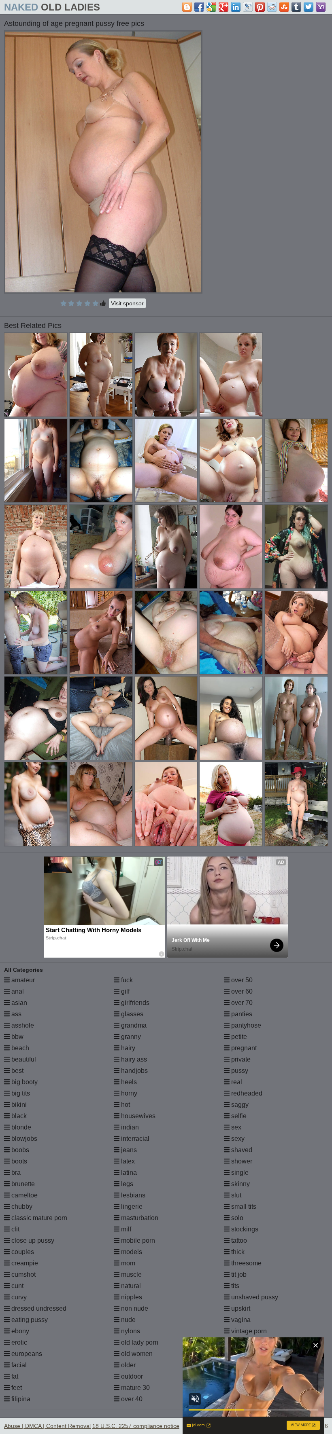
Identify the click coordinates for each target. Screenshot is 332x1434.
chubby (21, 1206)
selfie (238, 1116)
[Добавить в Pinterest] (260, 7)
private (240, 1059)
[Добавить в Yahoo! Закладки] (321, 7)
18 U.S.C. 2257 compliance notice (135, 1426)
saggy (239, 1104)
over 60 (241, 991)
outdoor (131, 1376)
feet (16, 1387)
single (239, 1172)
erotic (18, 1342)
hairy (127, 1048)
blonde (20, 1127)
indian (129, 1127)
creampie (24, 1263)
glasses (131, 1014)
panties (241, 1014)
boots (18, 1161)
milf (125, 1229)
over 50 (241, 980)
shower (241, 1161)
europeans (26, 1353)
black (18, 1116)
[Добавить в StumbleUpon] (284, 7)
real (236, 1082)
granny (130, 1036)
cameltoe (24, 1195)
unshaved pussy (254, 1297)
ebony (19, 1331)
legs (126, 1183)
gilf (124, 991)
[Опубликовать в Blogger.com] (187, 7)
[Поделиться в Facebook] (199, 7)
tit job (238, 1274)
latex (127, 1161)
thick (237, 1251)
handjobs (133, 1070)
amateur (22, 980)
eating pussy (29, 1319)
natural (130, 1285)
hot (124, 1104)
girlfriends (134, 1002)
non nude (133, 1308)
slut (235, 1195)
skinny (240, 1183)
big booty (24, 1082)
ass (15, 1014)
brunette (22, 1183)
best (16, 1070)
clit (14, 1229)
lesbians (132, 1195)
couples (22, 1251)
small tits (243, 1206)
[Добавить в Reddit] (272, 7)
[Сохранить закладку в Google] (211, 7)
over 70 (241, 1002)
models (130, 1251)
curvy (18, 1297)
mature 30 (134, 1387)
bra (15, 1172)
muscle (130, 1274)
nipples (130, 1297)
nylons (129, 1331)
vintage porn (248, 1331)
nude (127, 1319)
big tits (20, 1093)
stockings (244, 1229)
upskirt (240, 1308)
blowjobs (23, 1138)
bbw (16, 1036)
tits (234, 1285)
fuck (126, 980)
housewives (137, 1116)
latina (128, 1172)
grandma (133, 1025)
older (127, 1365)
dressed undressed (38, 1308)
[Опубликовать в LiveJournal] (248, 7)
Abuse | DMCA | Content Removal (47, 1426)
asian (18, 1002)
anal (17, 991)
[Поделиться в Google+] (223, 7)
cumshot (23, 1274)
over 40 (131, 1399)
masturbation (138, 1217)
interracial (134, 1138)
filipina (20, 1399)
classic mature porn (38, 1217)
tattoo (238, 1240)
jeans (128, 1149)
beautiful (23, 1059)
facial (18, 1365)
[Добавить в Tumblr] (296, 7)
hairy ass (133, 1059)
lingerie (131, 1206)
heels (128, 1082)
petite (238, 1036)
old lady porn (138, 1342)
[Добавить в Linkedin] (235, 7)
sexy (237, 1138)
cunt (16, 1285)
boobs (19, 1149)
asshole (22, 1025)
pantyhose (245, 1025)
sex (235, 1127)
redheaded (246, 1093)
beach (19, 1048)
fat (14, 1376)
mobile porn (137, 1240)
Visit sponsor (127, 303)
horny (128, 1093)
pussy (239, 1070)
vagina (240, 1319)
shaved (241, 1149)
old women (136, 1353)
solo (236, 1217)
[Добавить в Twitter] (308, 7)
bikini (18, 1104)
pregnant (243, 1048)
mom (127, 1263)
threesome (246, 1263)
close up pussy (32, 1240)
